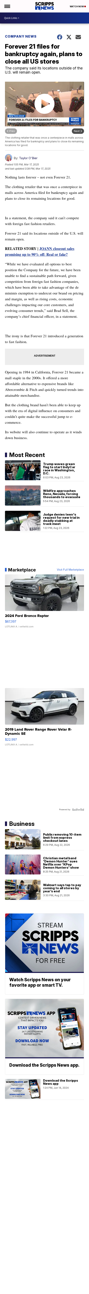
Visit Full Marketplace (70, 569)
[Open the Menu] (7, 6)
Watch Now (77, 6)
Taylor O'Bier (28, 158)
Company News (21, 36)
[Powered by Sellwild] (78, 809)
